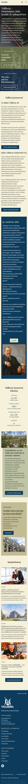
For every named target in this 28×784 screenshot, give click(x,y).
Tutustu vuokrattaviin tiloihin (11, 210)
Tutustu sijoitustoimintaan (10, 65)
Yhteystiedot (8, 533)
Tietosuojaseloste (21, 774)
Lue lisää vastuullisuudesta (14, 493)
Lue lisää (14, 340)
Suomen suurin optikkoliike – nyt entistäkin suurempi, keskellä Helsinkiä (12, 666)
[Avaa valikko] (26, 2)
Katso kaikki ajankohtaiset (14, 680)
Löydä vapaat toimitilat (9, 87)
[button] (22, 2)
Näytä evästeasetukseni (7, 774)
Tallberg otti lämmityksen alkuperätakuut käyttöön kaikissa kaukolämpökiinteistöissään (12, 591)
